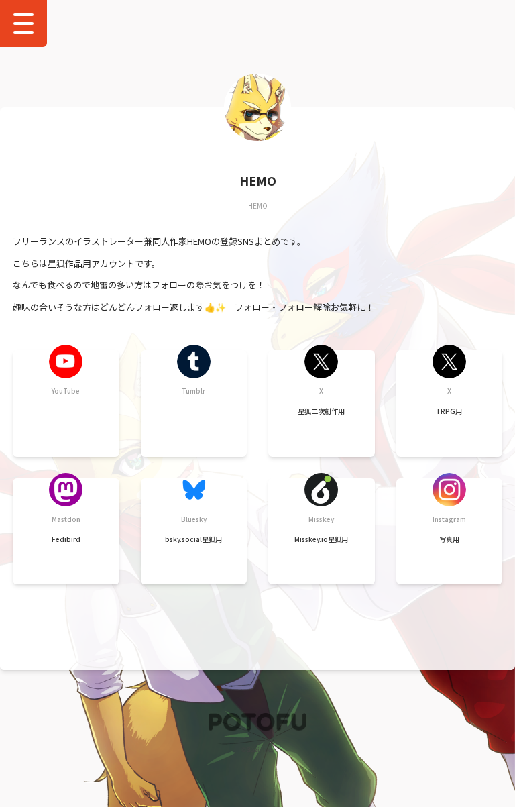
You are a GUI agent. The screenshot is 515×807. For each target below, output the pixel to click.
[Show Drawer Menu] (23, 23)
